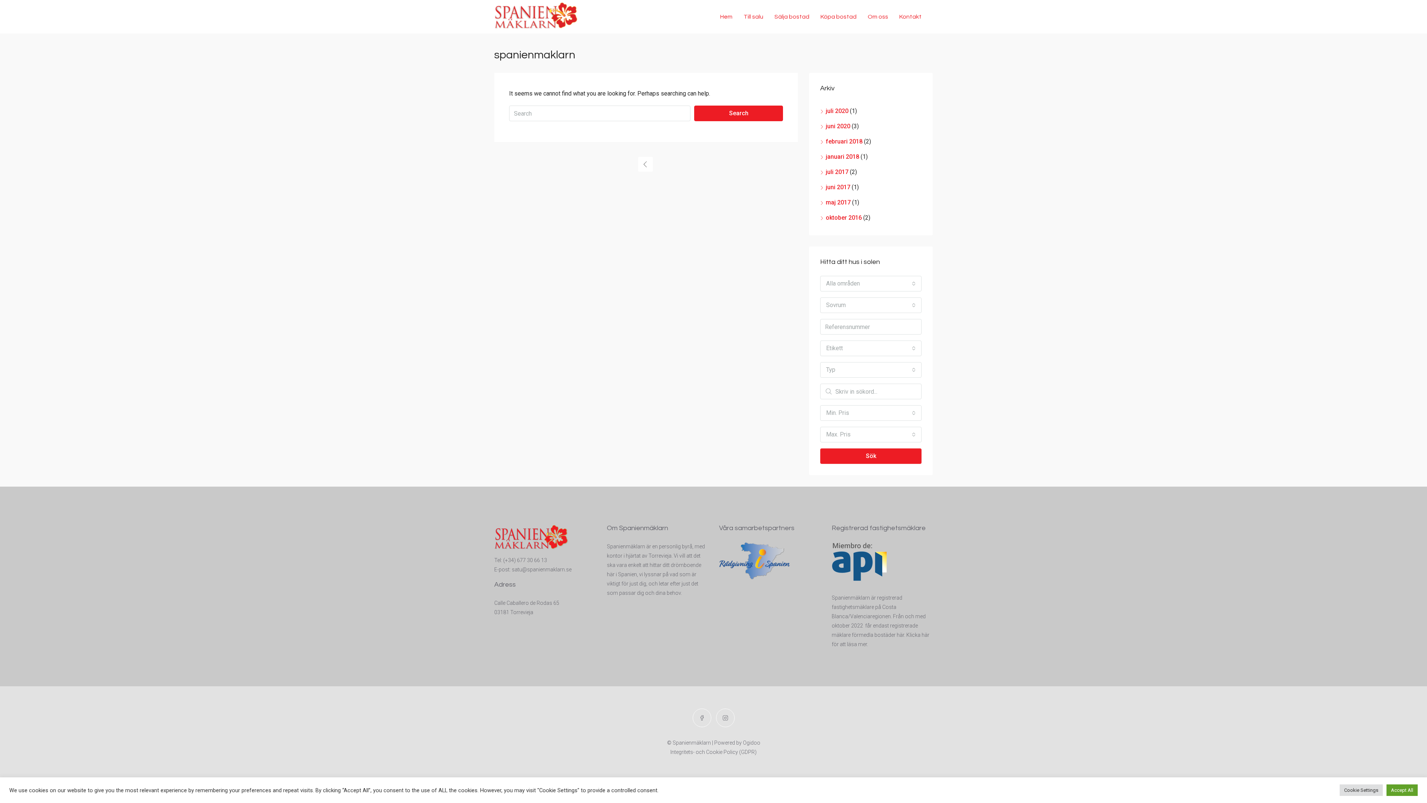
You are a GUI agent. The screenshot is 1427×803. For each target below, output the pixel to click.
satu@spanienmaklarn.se (542, 570)
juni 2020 (838, 126)
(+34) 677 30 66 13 (525, 560)
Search (738, 113)
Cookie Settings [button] (1361, 790)
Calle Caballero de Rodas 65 (526, 603)
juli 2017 (837, 171)
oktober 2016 (844, 217)
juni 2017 (838, 187)
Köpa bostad (839, 17)
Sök (871, 455)
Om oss (878, 17)
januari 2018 (842, 156)
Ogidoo (751, 743)
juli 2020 (837, 111)
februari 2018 (844, 141)
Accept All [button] (1402, 790)
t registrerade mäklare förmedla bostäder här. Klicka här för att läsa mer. (880, 635)
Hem (726, 17)
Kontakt (910, 17)
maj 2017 (838, 202)
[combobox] (871, 283)
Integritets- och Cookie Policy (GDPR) (713, 752)
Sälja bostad (791, 17)
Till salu (753, 17)
